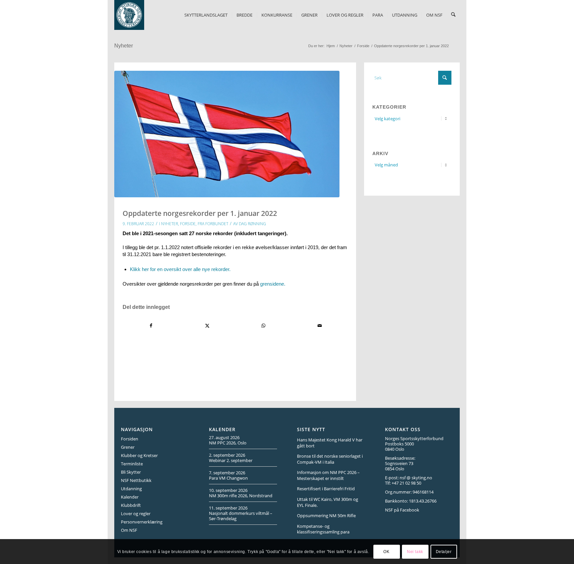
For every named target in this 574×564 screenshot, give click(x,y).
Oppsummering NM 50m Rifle (326, 515)
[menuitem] (206, 15)
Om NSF (129, 530)
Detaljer (444, 551)
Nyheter (123, 45)
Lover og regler (135, 514)
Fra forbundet (213, 224)
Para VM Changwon (228, 478)
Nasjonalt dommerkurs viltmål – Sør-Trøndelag (240, 515)
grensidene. (272, 284)
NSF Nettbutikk (136, 480)
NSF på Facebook (402, 510)
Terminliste (132, 464)
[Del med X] (207, 325)
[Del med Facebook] (151, 325)
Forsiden (129, 439)
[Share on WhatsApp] (263, 325)
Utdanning (131, 489)
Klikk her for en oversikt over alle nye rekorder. (180, 269)
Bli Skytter (131, 472)
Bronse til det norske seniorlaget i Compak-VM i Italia (330, 459)
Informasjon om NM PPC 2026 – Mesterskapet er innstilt (328, 475)
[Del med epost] (319, 325)
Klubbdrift (131, 505)
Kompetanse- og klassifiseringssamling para (323, 529)
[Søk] (453, 15)
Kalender (130, 497)
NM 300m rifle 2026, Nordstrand (240, 496)
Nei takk (415, 551)
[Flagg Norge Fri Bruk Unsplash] (226, 134)
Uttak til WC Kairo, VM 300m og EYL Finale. (327, 502)
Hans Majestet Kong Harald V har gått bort (329, 443)
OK (386, 551)
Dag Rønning (252, 224)
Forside (188, 224)
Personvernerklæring (141, 522)
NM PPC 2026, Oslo (227, 443)
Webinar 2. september (230, 460)
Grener (128, 447)
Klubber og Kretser (139, 455)
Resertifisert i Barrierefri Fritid (326, 489)
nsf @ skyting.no (416, 478)
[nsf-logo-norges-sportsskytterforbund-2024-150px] (129, 15)
